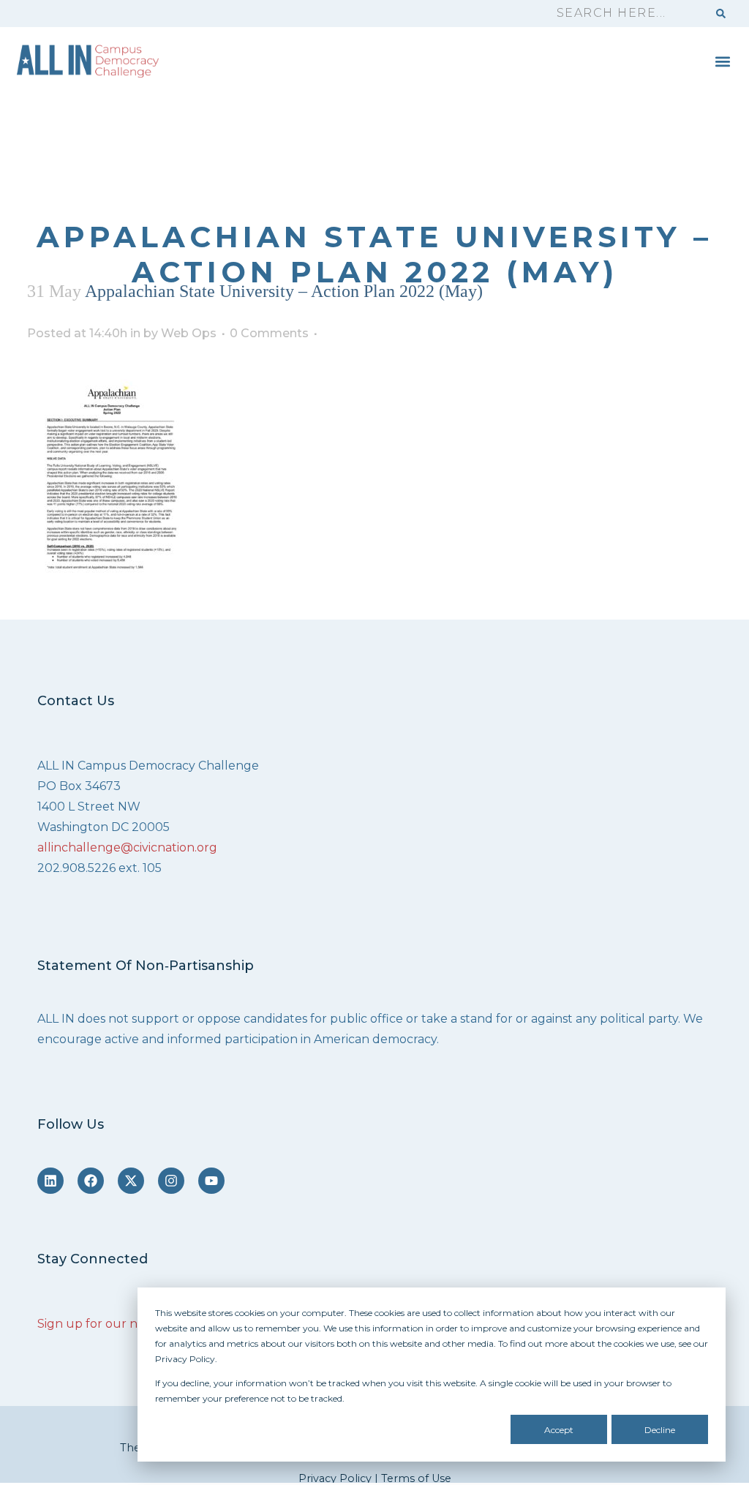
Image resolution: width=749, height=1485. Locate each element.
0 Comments (269, 333)
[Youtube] (211, 1181)
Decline (659, 1429)
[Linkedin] (50, 1181)
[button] (722, 61)
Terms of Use (416, 1478)
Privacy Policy (335, 1478)
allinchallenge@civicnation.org (127, 847)
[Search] (721, 13)
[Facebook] (91, 1181)
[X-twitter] (131, 1181)
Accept (558, 1429)
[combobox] (625, 13)
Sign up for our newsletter (115, 1324)
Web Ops (189, 333)
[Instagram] (171, 1181)
